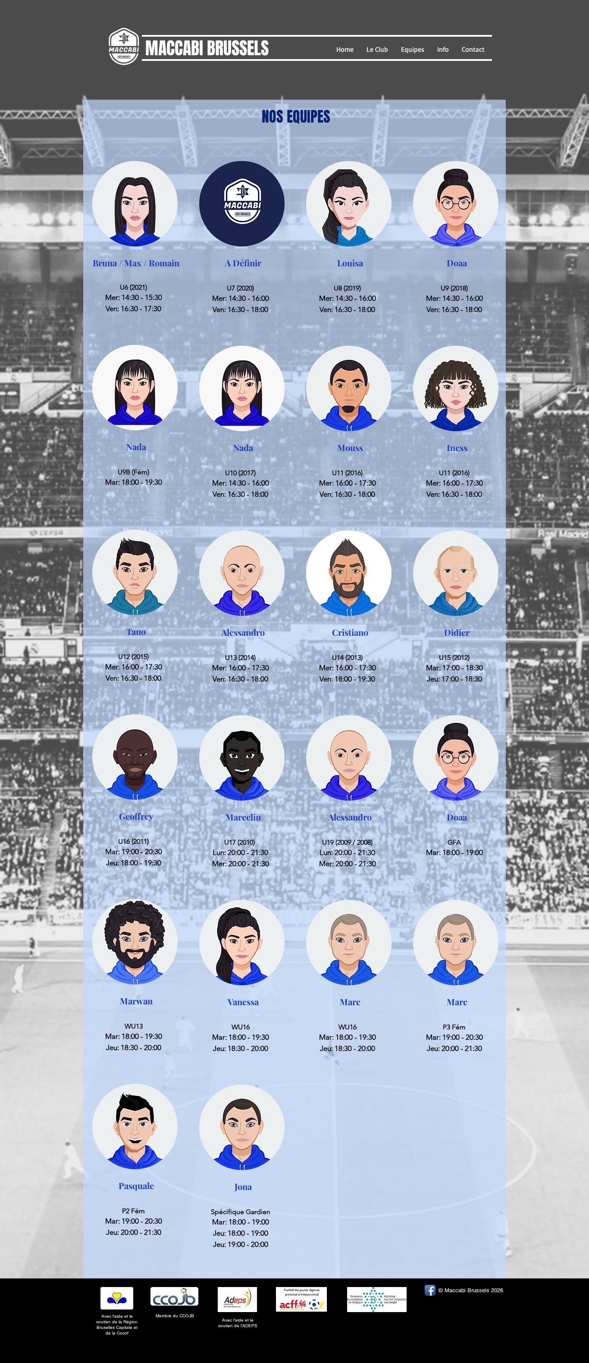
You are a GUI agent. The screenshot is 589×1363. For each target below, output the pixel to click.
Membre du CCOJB (175, 1316)
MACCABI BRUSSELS (207, 48)
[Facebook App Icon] (430, 1290)
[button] (377, 49)
